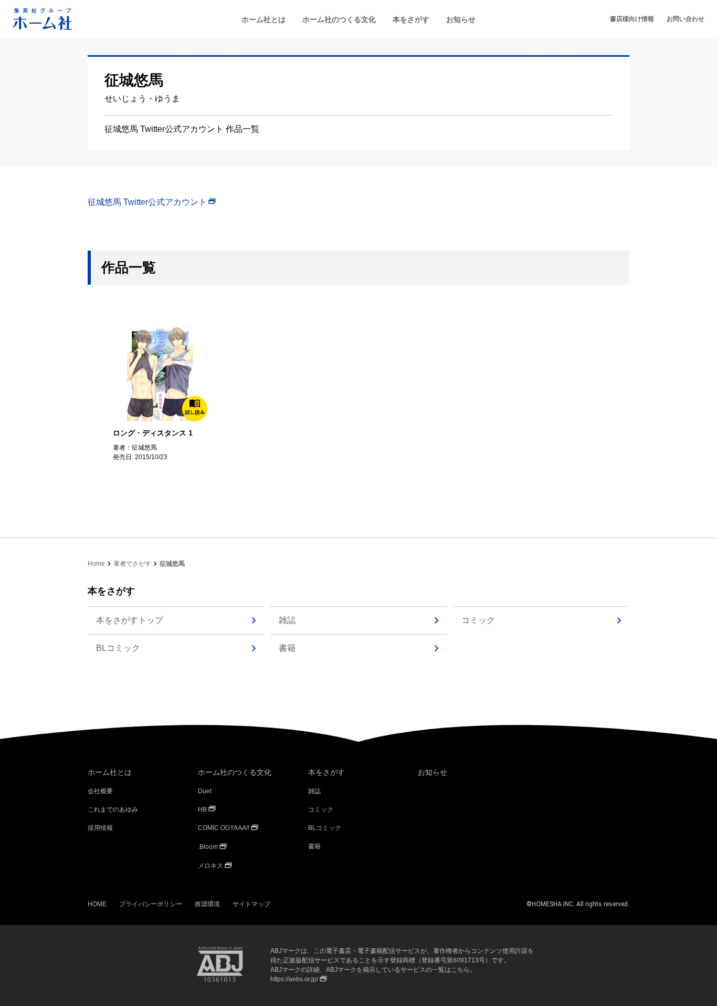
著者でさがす (132, 563)
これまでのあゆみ (113, 809)
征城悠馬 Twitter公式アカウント (147, 202)
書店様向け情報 (632, 19)
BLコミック (118, 648)
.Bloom (208, 847)
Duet (205, 791)
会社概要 (100, 791)
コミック (478, 620)
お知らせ (461, 19)
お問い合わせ (685, 19)
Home (96, 563)
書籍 (287, 648)
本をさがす (411, 19)
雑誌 (287, 620)
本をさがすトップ (129, 620)
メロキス (210, 865)
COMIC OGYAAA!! (223, 828)
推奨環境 (207, 904)
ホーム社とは (263, 19)
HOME (97, 904)
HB (202, 809)
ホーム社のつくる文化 (339, 19)
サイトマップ (251, 904)
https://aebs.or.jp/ (294, 979)
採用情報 (100, 828)
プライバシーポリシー (150, 904)
